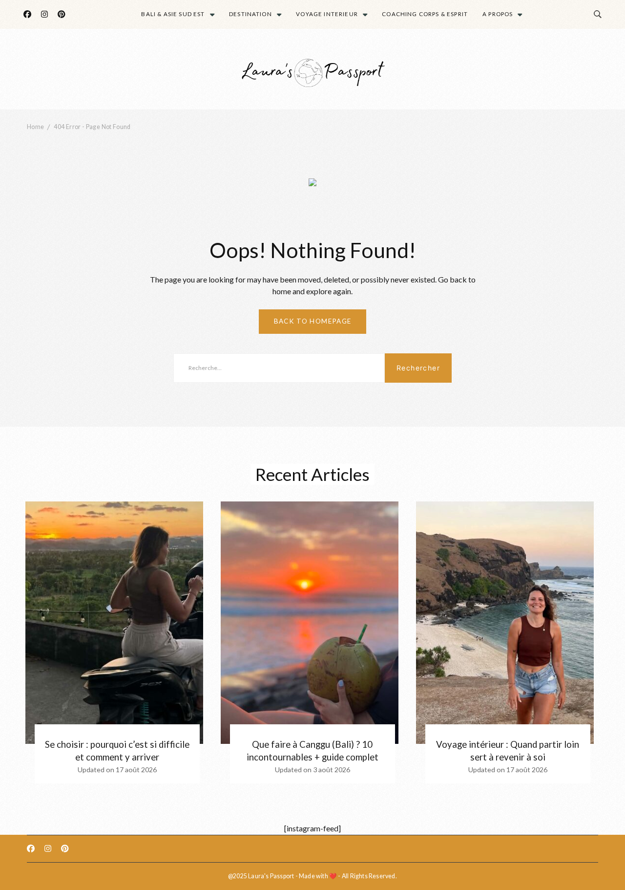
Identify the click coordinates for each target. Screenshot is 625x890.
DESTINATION (250, 14)
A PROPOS (497, 14)
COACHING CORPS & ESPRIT (425, 14)
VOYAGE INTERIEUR (327, 14)
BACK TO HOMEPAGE (313, 321)
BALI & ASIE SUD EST (173, 14)
